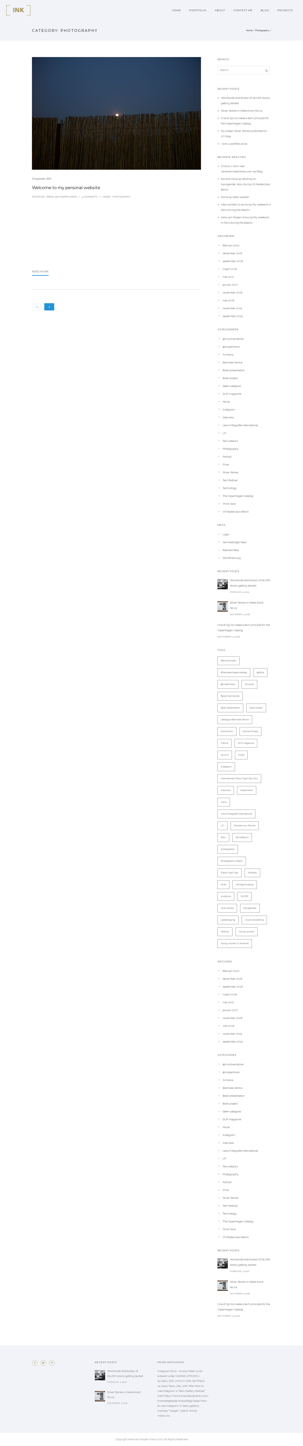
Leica (224, 802)
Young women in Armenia (235, 943)
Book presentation (234, 370)
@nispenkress (231, 346)
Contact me (242, 10)
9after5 (260, 672)
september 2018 (233, 261)
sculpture (226, 896)
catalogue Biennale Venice (235, 719)
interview (228, 417)
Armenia (228, 354)
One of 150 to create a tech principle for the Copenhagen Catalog (243, 627)
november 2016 (232, 292)
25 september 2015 (41, 179)
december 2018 (232, 253)
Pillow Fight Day (229, 872)
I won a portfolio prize (234, 143)
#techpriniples (228, 660)
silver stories (227, 908)
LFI (224, 433)
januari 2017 (230, 284)
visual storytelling (254, 920)
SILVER (244, 896)
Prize (226, 464)
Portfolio (198, 10)
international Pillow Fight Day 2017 (239, 778)
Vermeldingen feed (234, 542)
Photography (262, 30)
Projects (285, 10)
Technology (230, 488)
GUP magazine (232, 393)
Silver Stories (230, 472)
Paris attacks (230, 441)
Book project (230, 378)
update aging (228, 920)
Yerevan (225, 931)
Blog (265, 10)
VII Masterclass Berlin (236, 511)
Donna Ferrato (250, 731)
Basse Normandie (230, 696)
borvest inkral (229, 178)
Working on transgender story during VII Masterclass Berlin (245, 184)
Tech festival (230, 480)
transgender (249, 908)
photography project (232, 861)
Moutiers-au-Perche (244, 825)
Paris (223, 837)
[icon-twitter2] (44, 1363)
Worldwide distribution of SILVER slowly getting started (250, 583)
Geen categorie (232, 386)
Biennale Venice (232, 362)
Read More (40, 271)
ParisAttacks (242, 837)
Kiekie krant (246, 790)
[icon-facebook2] (36, 1363)
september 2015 (233, 316)
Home (176, 10)
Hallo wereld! (241, 197)
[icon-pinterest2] (52, 1363)
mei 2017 (228, 276)
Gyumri (225, 755)
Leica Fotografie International (240, 425)
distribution (227, 731)
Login (226, 534)
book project (256, 707)
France (224, 743)
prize (223, 884)
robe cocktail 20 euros (234, 204)
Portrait (227, 456)
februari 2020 (231, 245)
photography (228, 849)
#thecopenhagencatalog (234, 672)
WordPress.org (232, 558)
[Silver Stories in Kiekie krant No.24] (222, 606)
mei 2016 (228, 300)
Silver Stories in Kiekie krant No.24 (241, 110)
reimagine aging (245, 884)
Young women (246, 931)
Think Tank (229, 503)
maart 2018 (230, 269)
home (224, 197)
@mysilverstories (233, 338)
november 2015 (232, 308)
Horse (226, 401)
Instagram (229, 409)
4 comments (89, 196)
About (220, 10)
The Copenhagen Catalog (238, 496)
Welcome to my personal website (66, 187)
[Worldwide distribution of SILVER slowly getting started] (222, 584)
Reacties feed (231, 550)
